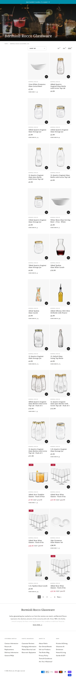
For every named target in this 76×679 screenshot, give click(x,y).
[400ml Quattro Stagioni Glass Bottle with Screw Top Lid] (60, 66)
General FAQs (9, 655)
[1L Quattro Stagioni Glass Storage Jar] (38, 338)
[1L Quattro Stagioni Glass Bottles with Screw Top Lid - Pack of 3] (38, 430)
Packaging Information (29, 646)
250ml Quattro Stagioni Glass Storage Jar (59, 131)
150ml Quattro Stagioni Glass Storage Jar (37, 221)
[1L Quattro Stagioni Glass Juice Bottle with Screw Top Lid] (38, 157)
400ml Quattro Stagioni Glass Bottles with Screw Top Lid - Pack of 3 (38, 404)
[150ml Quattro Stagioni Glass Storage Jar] (38, 201)
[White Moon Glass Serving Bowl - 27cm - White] (60, 201)
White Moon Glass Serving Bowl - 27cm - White (60, 221)
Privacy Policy (43, 655)
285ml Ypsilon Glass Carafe (34, 312)
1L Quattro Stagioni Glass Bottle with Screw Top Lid (60, 176)
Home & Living (61, 652)
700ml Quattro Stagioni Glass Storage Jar (37, 266)
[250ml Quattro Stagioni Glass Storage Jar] (60, 111)
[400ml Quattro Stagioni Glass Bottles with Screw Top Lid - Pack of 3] (38, 383)
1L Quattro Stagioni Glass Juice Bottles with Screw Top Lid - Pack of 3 (60, 404)
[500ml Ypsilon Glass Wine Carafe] (60, 247)
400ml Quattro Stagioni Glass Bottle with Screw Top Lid (58, 86)
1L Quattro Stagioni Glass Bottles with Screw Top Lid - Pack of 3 (38, 451)
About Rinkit (43, 643)
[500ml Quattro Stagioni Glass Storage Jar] (38, 111)
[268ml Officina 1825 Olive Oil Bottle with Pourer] (60, 292)
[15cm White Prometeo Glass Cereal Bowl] (38, 66)
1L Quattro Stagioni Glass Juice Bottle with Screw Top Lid (36, 177)
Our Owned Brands (45, 646)
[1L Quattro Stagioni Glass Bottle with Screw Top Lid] (60, 157)
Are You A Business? (45, 661)
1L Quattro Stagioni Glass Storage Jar (36, 357)
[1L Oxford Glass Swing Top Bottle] (60, 338)
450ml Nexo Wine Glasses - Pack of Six (58, 496)
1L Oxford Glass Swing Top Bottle (57, 357)
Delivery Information (11, 652)
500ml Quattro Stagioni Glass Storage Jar (37, 131)
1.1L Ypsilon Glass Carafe (38, 586)
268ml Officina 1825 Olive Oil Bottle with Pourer (60, 312)
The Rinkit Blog (44, 652)
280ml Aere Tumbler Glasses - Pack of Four (37, 496)
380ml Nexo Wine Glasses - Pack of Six (58, 587)
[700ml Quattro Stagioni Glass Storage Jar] (38, 247)
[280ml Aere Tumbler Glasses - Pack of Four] (38, 476)
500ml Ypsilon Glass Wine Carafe (57, 266)
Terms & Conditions (45, 658)
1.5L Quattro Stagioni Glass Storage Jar (59, 450)
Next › (59, 597)
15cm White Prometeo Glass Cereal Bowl (37, 85)
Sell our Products (44, 649)
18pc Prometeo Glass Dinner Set (57, 541)
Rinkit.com (12, 671)
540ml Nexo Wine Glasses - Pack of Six (36, 541)
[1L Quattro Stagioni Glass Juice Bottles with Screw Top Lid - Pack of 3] (60, 383)
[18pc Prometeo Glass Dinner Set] (60, 522)
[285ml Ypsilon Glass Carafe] (38, 292)
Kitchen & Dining (61, 643)
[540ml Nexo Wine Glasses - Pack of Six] (38, 522)
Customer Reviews (28, 643)
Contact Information (11, 643)
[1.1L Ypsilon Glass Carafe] (38, 567)
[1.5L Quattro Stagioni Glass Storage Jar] (60, 430)
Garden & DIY (60, 655)
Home (6, 43)
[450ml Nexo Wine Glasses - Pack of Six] (60, 476)
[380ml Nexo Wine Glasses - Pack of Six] (60, 567)
